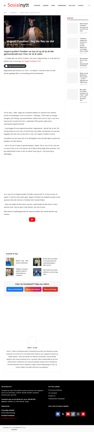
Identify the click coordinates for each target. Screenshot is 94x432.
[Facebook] (58, 414)
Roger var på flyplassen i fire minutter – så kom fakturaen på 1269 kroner (84, 77)
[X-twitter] (63, 414)
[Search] (89, 5)
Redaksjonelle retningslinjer (56, 398)
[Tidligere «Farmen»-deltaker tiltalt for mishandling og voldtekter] (10, 272)
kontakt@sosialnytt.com (9, 418)
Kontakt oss (52, 395)
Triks (53, 5)
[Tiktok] (73, 414)
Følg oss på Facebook (15, 289)
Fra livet (72, 5)
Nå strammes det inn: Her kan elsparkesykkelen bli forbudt (84, 62)
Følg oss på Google (50, 289)
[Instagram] (78, 414)
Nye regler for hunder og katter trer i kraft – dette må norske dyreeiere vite (84, 95)
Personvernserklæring (55, 390)
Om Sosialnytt (6, 386)
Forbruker (62, 5)
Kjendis (45, 5)
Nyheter (37, 5)
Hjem (5, 12)
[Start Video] (32, 233)
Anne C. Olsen (13, 44)
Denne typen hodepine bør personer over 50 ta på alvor (84, 27)
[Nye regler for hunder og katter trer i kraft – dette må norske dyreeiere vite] (72, 94)
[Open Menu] (5, 5)
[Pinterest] (83, 414)
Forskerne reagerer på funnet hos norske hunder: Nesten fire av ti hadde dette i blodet (84, 45)
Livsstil (81, 5)
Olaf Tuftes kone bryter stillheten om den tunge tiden (50, 272)
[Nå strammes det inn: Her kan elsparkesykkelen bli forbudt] (72, 63)
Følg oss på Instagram (33, 289)
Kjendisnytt (14, 12)
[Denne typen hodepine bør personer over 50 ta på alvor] (72, 28)
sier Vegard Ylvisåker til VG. (31, 61)
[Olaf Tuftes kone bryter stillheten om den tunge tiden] (37, 272)
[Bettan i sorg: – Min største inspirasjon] (10, 262)
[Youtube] (68, 414)
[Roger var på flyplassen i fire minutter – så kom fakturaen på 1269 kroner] (72, 77)
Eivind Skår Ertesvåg (8, 413)
